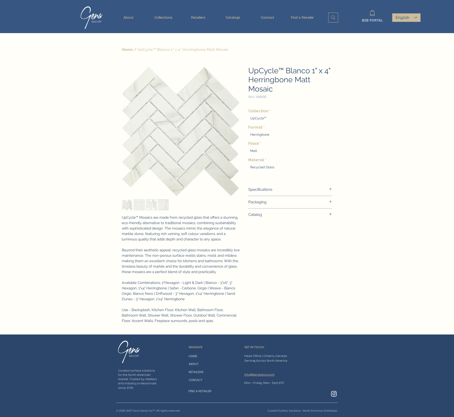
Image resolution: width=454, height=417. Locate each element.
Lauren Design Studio (219, 410)
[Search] (333, 17)
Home (127, 49)
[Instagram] (334, 394)
